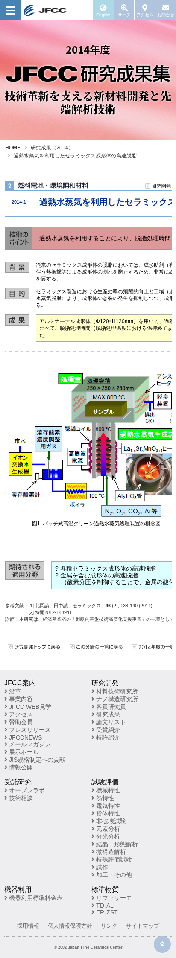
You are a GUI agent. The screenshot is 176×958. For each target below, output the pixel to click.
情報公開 (20, 767)
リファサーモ (113, 897)
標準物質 (105, 889)
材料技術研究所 (116, 691)
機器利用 (18, 889)
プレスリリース (29, 729)
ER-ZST (106, 912)
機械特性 (107, 790)
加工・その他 (113, 874)
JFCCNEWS (24, 737)
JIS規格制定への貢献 (36, 759)
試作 (101, 867)
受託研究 (18, 782)
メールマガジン (29, 744)
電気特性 (107, 805)
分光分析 (107, 836)
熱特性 (104, 798)
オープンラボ (26, 790)
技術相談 (20, 798)
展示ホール (23, 751)
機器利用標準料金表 (35, 897)
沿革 (14, 691)
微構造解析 (110, 851)
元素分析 (107, 828)
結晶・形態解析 (116, 844)
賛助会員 (20, 722)
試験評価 (105, 782)
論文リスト (110, 722)
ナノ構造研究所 (116, 699)
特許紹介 (107, 737)
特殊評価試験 (113, 859)
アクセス (20, 714)
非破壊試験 (110, 821)
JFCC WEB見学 (29, 706)
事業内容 (20, 699)
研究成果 (107, 714)
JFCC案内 (20, 683)
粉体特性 (107, 813)
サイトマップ (142, 926)
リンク (109, 926)
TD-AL (104, 905)
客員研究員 (110, 706)
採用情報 (28, 926)
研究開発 (105, 683)
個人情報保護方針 (70, 926)
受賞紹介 (107, 729)
